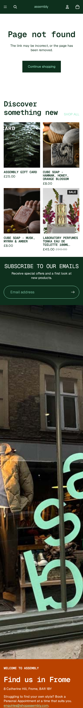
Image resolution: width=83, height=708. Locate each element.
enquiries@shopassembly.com (26, 705)
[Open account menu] (67, 7)
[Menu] (5, 7)
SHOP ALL (71, 114)
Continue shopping (41, 66)
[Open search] (15, 7)
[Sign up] (72, 292)
